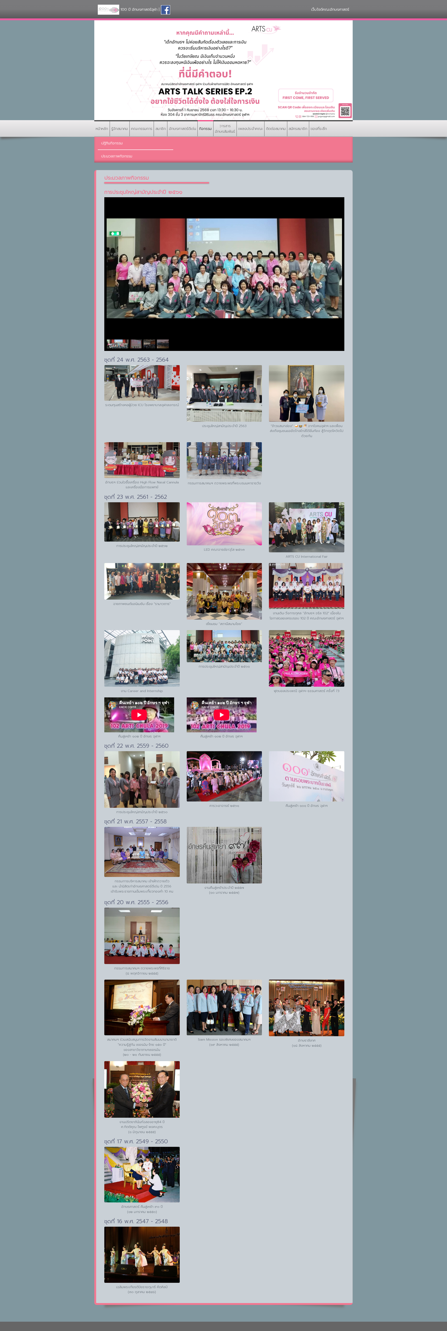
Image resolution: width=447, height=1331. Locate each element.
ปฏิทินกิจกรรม (112, 143)
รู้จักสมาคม (119, 129)
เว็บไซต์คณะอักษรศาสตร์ (330, 9)
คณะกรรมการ (141, 129)
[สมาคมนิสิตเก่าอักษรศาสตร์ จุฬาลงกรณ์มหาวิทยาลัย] (165, 9)
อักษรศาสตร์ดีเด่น (182, 129)
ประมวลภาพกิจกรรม (116, 156)
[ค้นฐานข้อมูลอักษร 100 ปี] (108, 9)
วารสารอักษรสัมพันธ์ (225, 128)
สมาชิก (161, 129)
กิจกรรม (205, 129)
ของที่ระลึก (319, 129)
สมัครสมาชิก (298, 129)
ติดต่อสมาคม (276, 129)
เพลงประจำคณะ (250, 129)
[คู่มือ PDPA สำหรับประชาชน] (223, 70)
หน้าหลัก (102, 129)
